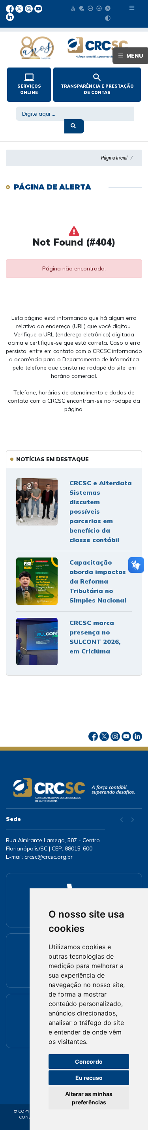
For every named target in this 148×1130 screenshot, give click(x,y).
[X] (20, 7)
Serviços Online (29, 83)
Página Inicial (114, 158)
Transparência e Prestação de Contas (97, 83)
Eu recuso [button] (89, 1077)
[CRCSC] (74, 790)
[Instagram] (29, 7)
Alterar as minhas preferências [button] (88, 1098)
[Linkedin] (10, 16)
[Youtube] (38, 7)
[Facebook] (10, 7)
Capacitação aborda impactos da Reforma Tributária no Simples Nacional (97, 581)
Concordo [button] (89, 1061)
